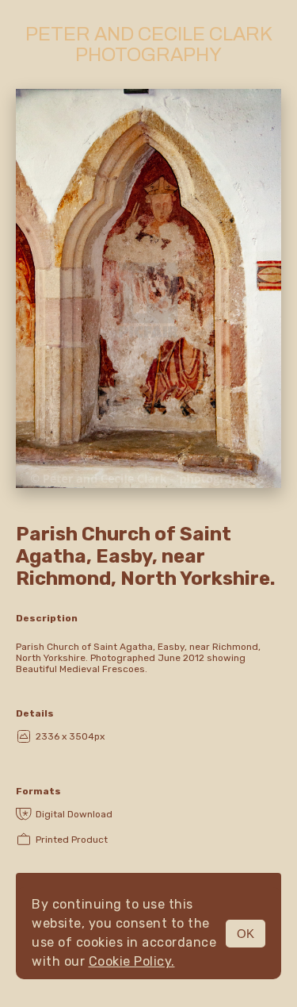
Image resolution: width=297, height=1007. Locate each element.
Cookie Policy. (132, 961)
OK (245, 933)
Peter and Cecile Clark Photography (148, 44)
